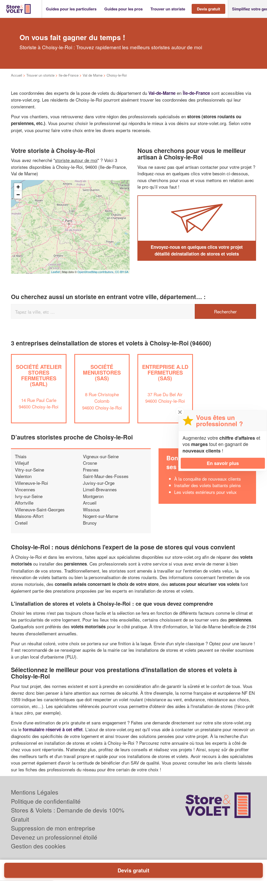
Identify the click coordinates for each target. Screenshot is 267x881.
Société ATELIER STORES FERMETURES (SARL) (39, 375)
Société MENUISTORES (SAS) (102, 372)
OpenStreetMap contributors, (96, 272)
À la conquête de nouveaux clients (207, 478)
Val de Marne (92, 75)
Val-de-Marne (161, 93)
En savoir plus (223, 463)
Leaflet (55, 272)
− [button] (18, 194)
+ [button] (18, 187)
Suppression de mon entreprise (53, 828)
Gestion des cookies (38, 846)
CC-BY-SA (121, 272)
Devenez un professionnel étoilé (54, 837)
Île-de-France (196, 93)
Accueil (16, 75)
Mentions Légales (34, 792)
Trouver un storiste (40, 75)
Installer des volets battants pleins (207, 485)
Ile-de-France (68, 75)
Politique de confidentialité (46, 801)
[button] (71, 9)
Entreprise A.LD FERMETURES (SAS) (165, 372)
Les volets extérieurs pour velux (205, 492)
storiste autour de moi (76, 160)
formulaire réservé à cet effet (53, 729)
